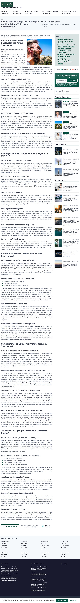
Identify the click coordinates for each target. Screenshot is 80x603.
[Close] (68, 297)
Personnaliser (74, 600)
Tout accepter (62, 600)
